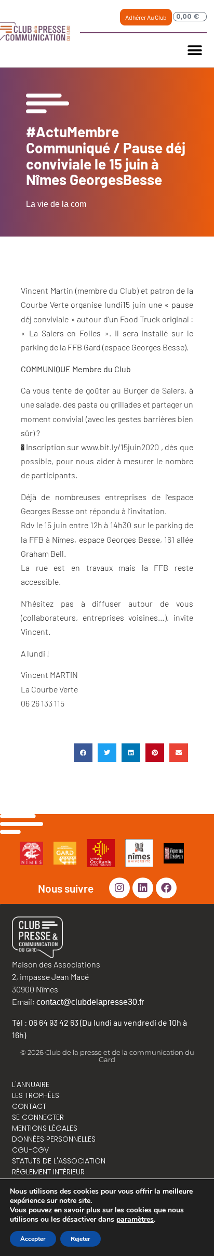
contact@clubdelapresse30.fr (90, 1002)
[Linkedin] (142, 888)
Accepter (33, 1239)
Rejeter (80, 1239)
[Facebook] (166, 888)
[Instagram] (119, 888)
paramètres (135, 1219)
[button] (195, 50)
